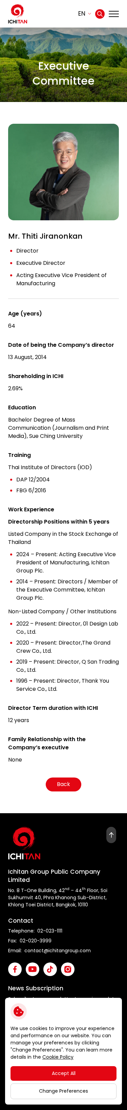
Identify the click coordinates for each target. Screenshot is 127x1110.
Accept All (64, 1073)
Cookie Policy (57, 1057)
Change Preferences (63, 1091)
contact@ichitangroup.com (57, 950)
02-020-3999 (35, 940)
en (81, 14)
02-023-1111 (49, 930)
